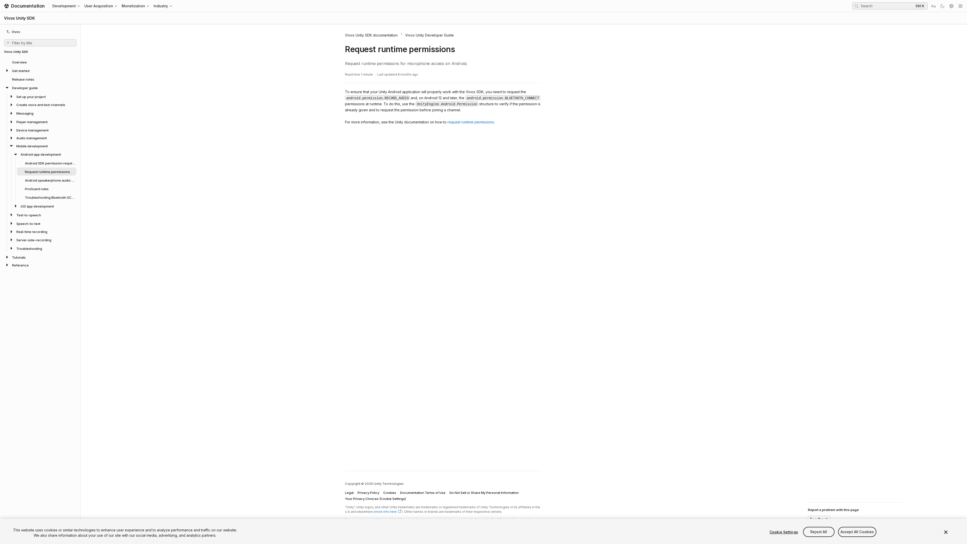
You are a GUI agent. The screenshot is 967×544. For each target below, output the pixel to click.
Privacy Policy (368, 493)
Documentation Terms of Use (422, 493)
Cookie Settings (784, 532)
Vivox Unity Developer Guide (429, 35)
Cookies (389, 493)
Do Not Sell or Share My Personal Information (484, 493)
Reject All (818, 532)
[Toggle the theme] (942, 6)
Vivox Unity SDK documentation (371, 35)
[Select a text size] (933, 6)
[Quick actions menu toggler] (960, 6)
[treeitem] (40, 62)
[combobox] (887, 5)
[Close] (946, 532)
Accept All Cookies (857, 532)
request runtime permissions (470, 122)
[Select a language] (951, 6)
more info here (386, 512)
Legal (349, 493)
